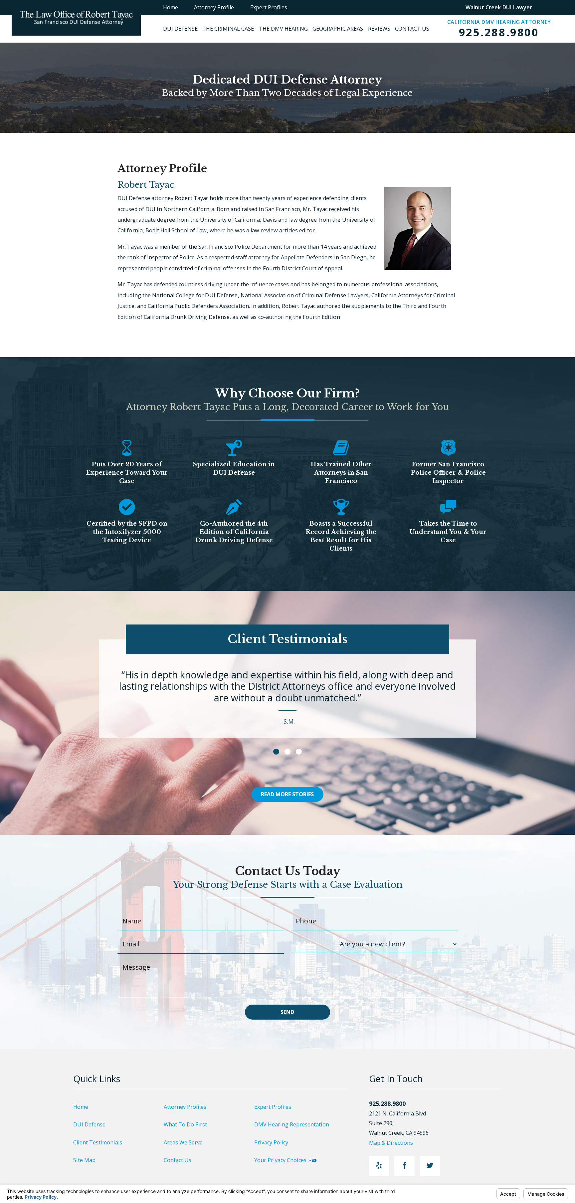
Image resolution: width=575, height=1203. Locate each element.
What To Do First (185, 1124)
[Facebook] (404, 1166)
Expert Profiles (272, 1106)
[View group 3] (299, 752)
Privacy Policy (271, 1142)
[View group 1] (276, 752)
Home (80, 1106)
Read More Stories (287, 794)
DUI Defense (89, 1124)
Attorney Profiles (185, 1106)
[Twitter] (430, 1166)
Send (287, 1012)
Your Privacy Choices (281, 1160)
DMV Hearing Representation (291, 1124)
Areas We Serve (183, 1142)
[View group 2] (287, 752)
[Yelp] (379, 1166)
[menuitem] (182, 29)
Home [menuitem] (170, 7)
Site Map (84, 1160)
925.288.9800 (499, 32)
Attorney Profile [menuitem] (214, 7)
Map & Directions (391, 1142)
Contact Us (177, 1160)
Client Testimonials (97, 1142)
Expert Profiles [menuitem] (268, 7)
